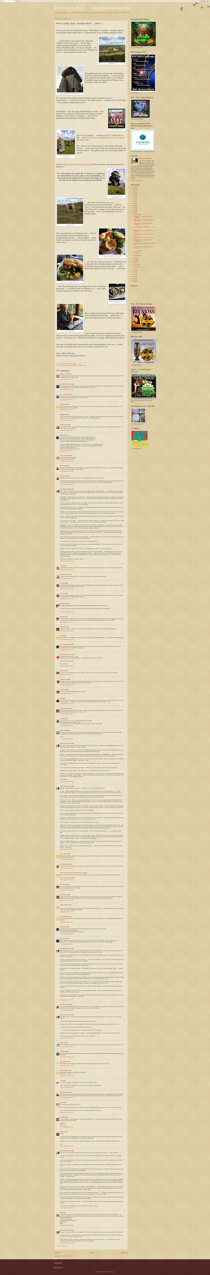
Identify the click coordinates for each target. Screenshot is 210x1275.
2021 (134, 199)
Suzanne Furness (64, 574)
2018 (134, 205)
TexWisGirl (62, 1051)
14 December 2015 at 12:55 (66, 399)
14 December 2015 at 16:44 (66, 484)
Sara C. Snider (63, 854)
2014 (134, 269)
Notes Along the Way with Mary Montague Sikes (72, 872)
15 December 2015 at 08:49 (66, 859)
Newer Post (58, 1253)
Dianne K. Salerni (64, 1092)
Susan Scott (63, 938)
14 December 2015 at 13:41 (66, 410)
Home (91, 1253)
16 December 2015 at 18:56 (66, 1087)
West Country (83, 365)
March (135, 262)
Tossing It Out (63, 1125)
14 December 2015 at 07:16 (66, 379)
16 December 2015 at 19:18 (66, 1097)
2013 (134, 272)
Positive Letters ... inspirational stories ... (95, 7)
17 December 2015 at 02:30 (66, 1146)
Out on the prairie (64, 394)
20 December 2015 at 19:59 (66, 1225)
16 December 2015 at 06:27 (66, 944)
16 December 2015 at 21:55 (66, 1112)
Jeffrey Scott (63, 926)
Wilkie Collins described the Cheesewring (73, 164)
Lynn (61, 1080)
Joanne (62, 565)
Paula (61, 635)
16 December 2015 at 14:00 (66, 1065)
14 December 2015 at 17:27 (66, 578)
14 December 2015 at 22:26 (66, 674)
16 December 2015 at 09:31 (66, 1046)
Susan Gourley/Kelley (65, 644)
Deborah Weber (64, 1061)
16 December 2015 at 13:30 (66, 1057)
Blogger (112, 1271)
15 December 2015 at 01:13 (66, 693)
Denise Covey (63, 730)
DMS (61, 698)
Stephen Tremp (64, 679)
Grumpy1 (62, 718)
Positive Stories (75, 365)
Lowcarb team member (66, 654)
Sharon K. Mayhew (64, 708)
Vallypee (62, 616)
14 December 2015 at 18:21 (66, 622)
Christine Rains (64, 424)
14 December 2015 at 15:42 (66, 471)
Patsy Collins (63, 476)
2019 (134, 203)
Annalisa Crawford (64, 864)
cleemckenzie (63, 603)
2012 (134, 274)
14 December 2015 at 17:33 (66, 588)
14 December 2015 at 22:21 (66, 666)
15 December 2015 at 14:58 (66, 879)
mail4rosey (63, 1042)
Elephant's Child (64, 373)
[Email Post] (79, 363)
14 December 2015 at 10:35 (66, 389)
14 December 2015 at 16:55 (66, 569)
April (135, 260)
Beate (61, 1212)
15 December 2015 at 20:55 (66, 933)
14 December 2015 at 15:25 (66, 461)
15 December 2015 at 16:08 (66, 890)
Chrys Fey (62, 583)
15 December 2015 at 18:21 (66, 911)
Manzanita (62, 435)
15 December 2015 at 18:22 (66, 922)
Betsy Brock (63, 404)
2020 (134, 201)
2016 (134, 210)
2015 (134, 212)
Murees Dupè (63, 465)
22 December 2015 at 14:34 (66, 1243)
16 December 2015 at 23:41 (66, 1127)
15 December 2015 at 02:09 (66, 714)
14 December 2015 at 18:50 (66, 639)
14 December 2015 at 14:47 (66, 450)
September (136, 255)
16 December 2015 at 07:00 (66, 1000)
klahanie (62, 1131)
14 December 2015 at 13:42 (66, 420)
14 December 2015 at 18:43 (66, 631)
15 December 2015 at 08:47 (66, 849)
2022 (134, 196)
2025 (134, 190)
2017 (134, 208)
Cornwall (62, 365)
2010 (134, 278)
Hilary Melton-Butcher (65, 489)
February (136, 264)
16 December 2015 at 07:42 (66, 1010)
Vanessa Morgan (64, 1070)
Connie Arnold (63, 894)
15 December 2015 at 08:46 (66, 781)
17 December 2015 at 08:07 (66, 1207)
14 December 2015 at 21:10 (66, 649)
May (135, 257)
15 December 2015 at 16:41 (66, 900)
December (136, 214)
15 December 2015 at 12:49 (66, 868)
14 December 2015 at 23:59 (66, 684)
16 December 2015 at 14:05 (66, 1075)
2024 (134, 192)
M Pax (61, 1102)
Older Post (124, 1253)
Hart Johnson (63, 884)
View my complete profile (137, 180)
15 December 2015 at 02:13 (66, 725)
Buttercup (62, 670)
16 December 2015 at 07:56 (66, 1038)
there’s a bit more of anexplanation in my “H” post (102, 137)
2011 (134, 276)
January (136, 266)
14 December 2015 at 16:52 (66, 561)
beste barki (63, 689)
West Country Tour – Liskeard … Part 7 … (143, 237)
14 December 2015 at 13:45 (66, 430)
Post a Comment (62, 1246)
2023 (134, 194)
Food (66, 365)
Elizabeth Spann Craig (65, 384)
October (136, 253)
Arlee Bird (62, 1117)
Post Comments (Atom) (66, 1256)
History (69, 365)
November (136, 251)
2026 (134, 187)
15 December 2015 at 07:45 (66, 738)
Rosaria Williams (64, 905)
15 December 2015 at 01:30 (66, 703)
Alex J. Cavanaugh (64, 455)
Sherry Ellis (63, 627)
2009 (134, 281)
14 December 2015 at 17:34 (66, 612)
